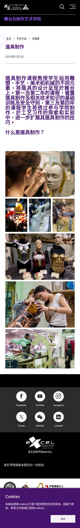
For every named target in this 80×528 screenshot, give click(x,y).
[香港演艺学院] (16, 7)
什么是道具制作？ (25, 132)
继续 (63, 518)
